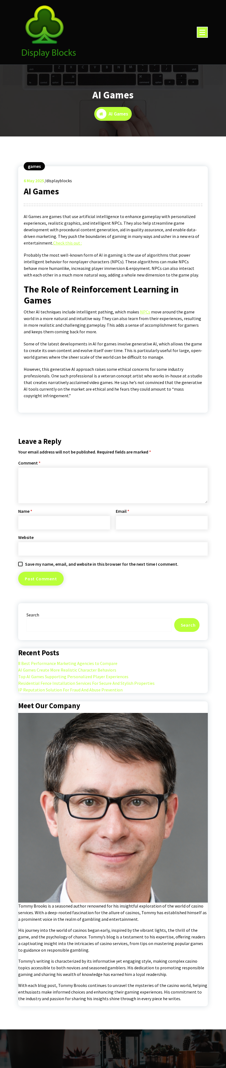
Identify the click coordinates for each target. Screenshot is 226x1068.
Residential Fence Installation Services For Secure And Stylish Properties (86, 683)
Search (32, 615)
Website (26, 537)
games (34, 166)
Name (25, 511)
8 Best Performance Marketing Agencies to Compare (67, 663)
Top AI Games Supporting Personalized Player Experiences (73, 676)
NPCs (145, 312)
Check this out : (67, 243)
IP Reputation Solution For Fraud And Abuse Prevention (70, 690)
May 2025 (34, 180)
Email (122, 511)
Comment (29, 463)
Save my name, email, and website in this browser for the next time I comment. (101, 564)
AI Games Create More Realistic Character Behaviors (67, 670)
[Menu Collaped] (202, 32)
